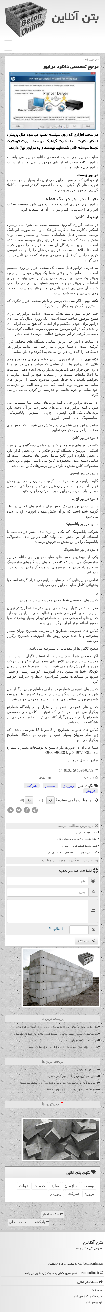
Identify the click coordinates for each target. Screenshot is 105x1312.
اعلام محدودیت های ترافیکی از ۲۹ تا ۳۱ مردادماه (72, 1089)
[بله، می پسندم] (50, 800)
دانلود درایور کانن (85, 438)
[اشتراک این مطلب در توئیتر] (18, 810)
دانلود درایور (35, 157)
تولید (55, 1185)
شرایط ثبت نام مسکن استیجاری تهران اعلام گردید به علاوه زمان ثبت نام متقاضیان (56, 1033)
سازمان (71, 1185)
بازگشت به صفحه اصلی (27, 1222)
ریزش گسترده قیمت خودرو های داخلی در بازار (72, 839)
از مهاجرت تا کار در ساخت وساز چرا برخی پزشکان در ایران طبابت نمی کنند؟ (59, 1082)
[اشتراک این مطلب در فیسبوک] (26, 810)
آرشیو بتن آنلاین (93, 1302)
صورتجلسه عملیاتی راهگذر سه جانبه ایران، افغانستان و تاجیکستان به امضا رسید (56, 1027)
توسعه (88, 1185)
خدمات (40, 1185)
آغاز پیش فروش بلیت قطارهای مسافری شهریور (72, 852)
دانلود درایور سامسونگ (81, 549)
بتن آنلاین (75, 16)
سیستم (50, 786)
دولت (23, 1185)
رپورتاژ (69, 786)
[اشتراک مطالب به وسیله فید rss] (10, 810)
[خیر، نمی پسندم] (29, 800)
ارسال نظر (84, 940)
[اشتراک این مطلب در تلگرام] (34, 810)
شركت (32, 786)
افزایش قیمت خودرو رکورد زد (82, 1040)
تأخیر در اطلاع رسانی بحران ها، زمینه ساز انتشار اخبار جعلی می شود (63, 1047)
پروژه (89, 1193)
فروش (91, 791)
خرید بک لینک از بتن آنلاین (87, 1296)
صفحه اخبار (51, 1214)
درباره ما (97, 1289)
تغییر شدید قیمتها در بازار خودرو (79, 846)
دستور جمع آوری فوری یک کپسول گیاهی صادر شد (71, 1076)
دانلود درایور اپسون (84, 473)
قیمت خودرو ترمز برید (85, 832)
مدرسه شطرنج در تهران (25, 608)
